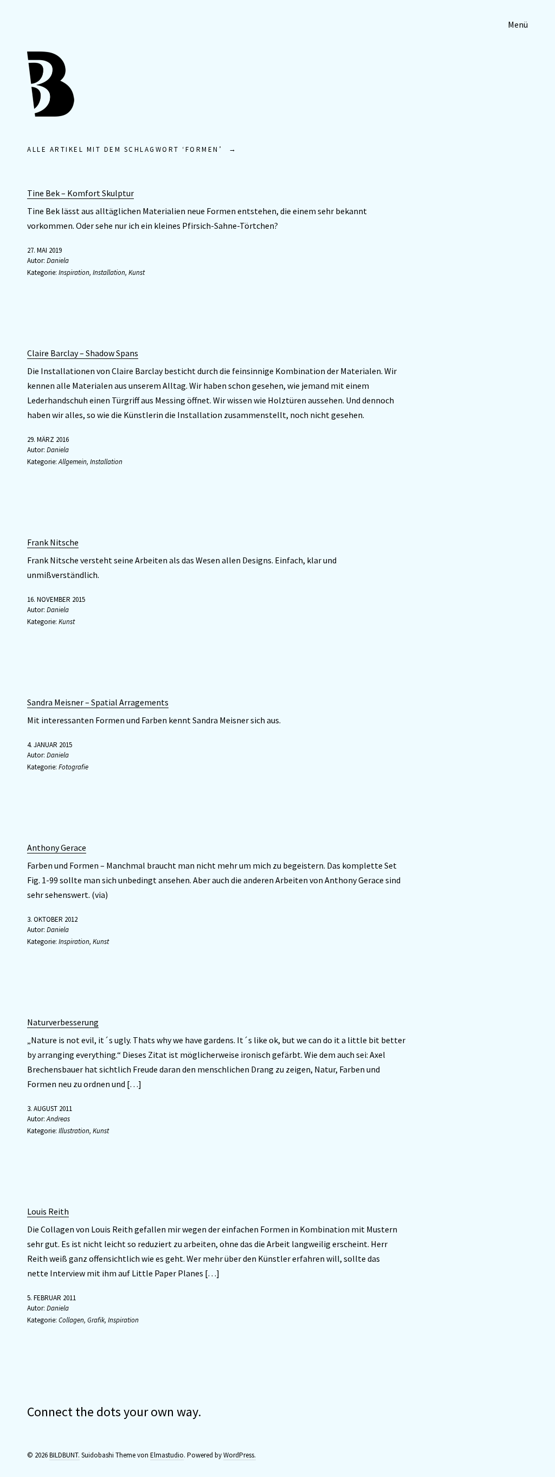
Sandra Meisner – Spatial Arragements (98, 702)
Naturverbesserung (63, 1022)
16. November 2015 (56, 599)
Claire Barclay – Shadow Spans (82, 353)
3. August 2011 (49, 1108)
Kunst (136, 272)
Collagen (71, 1320)
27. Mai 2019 (44, 250)
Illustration (74, 1130)
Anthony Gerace (56, 847)
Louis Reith (48, 1211)
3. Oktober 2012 (52, 919)
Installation (109, 272)
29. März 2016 (48, 439)
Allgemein (73, 461)
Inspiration (74, 272)
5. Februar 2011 (51, 1297)
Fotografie (73, 767)
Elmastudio (167, 1455)
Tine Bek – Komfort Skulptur (80, 193)
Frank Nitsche (53, 542)
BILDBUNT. (64, 1455)
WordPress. (239, 1455)
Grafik (96, 1320)
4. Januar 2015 (49, 744)
